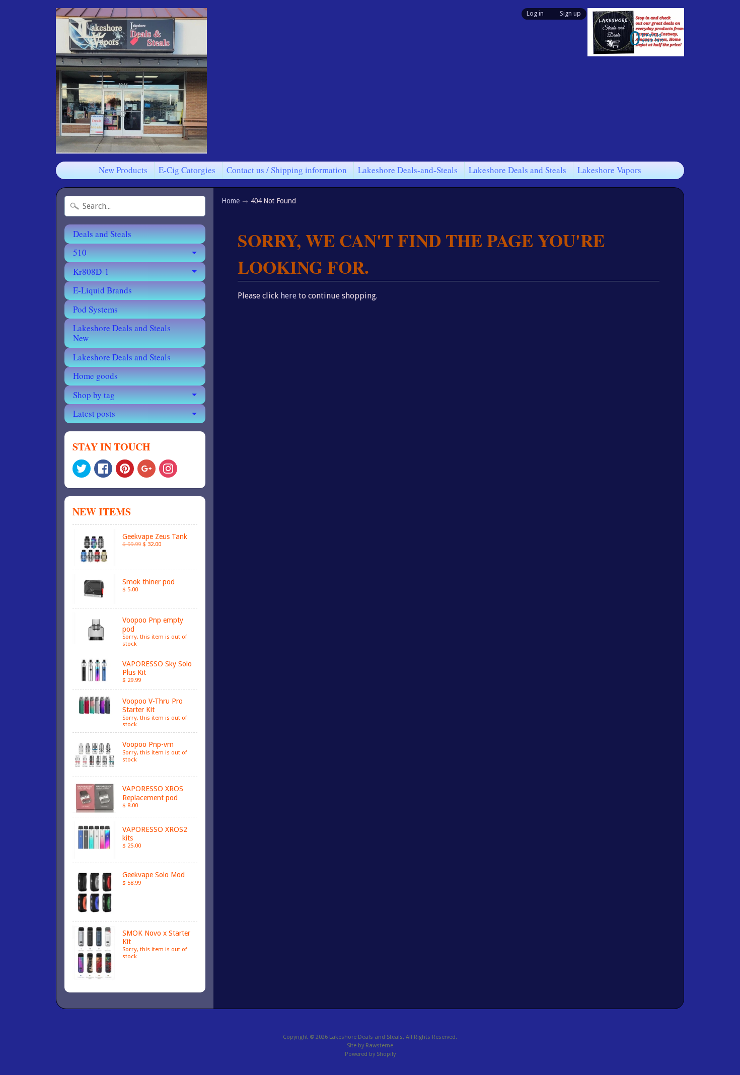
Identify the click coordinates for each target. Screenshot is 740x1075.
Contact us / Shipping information (287, 170)
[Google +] (146, 468)
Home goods (95, 375)
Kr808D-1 (91, 271)
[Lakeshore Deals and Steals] (131, 80)
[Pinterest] (125, 468)
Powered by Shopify (370, 1054)
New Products (123, 170)
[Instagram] (168, 468)
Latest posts (94, 413)
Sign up (570, 14)
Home (230, 201)
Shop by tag (94, 395)
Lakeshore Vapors (609, 170)
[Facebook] (103, 468)
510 (80, 252)
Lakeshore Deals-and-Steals (408, 170)
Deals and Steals (102, 234)
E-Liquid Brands (102, 290)
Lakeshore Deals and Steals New (122, 333)
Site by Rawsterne (370, 1045)
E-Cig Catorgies (187, 170)
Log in (535, 14)
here (288, 295)
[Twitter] (81, 468)
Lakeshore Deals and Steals (517, 170)
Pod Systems (95, 309)
